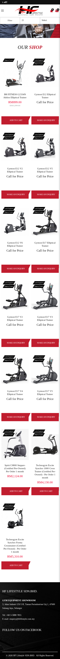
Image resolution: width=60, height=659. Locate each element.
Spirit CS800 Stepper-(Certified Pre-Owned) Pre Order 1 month (15, 468)
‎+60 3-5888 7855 (13, 615)
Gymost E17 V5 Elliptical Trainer (45, 392)
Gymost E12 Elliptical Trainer (45, 96)
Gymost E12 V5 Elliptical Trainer (45, 170)
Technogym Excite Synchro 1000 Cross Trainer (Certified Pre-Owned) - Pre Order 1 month (45, 471)
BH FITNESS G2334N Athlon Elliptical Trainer (14, 96)
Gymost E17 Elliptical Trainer (45, 244)
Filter (10, 20)
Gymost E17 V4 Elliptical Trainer (15, 392)
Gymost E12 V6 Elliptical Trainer (15, 244)
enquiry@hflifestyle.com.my (22, 619)
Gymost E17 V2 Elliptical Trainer (15, 318)
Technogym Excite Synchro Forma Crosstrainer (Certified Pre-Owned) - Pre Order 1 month (15, 545)
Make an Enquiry (16, 194)
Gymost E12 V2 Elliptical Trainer (15, 170)
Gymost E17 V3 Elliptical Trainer (45, 318)
